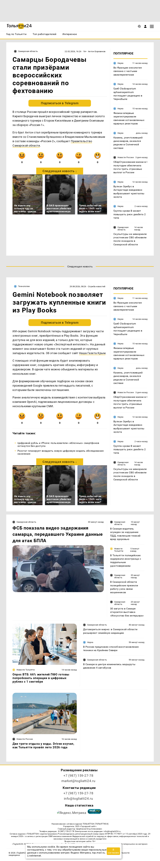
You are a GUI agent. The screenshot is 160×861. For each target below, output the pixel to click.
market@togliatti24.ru (78, 781)
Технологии (24, 286)
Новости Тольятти (118, 549)
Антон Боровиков (96, 51)
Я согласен (113, 851)
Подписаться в (59, 103)
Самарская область (28, 51)
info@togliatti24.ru (78, 798)
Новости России (126, 157)
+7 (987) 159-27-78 (78, 776)
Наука (120, 63)
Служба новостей (96, 286)
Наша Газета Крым (92, 353)
